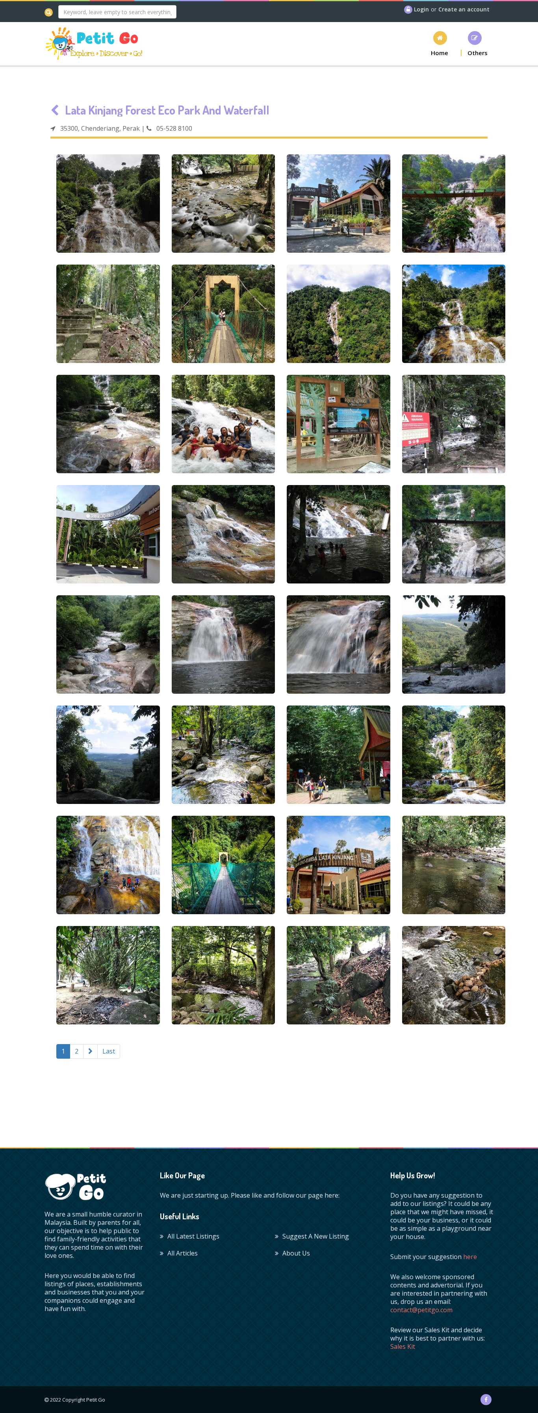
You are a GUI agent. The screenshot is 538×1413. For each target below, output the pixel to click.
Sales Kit (402, 1346)
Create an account (464, 9)
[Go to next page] (90, 1051)
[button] (440, 43)
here (470, 1256)
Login (421, 9)
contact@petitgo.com (421, 1310)
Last (108, 1051)
